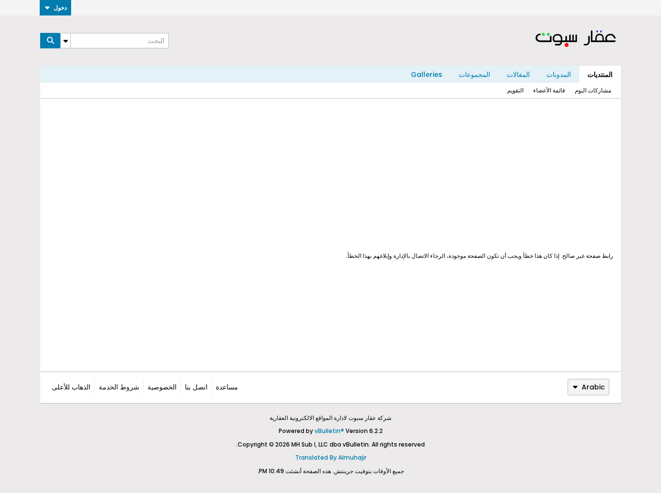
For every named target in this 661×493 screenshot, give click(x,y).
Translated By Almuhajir (330, 457)
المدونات (558, 74)
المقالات (518, 74)
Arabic (593, 387)
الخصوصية (162, 387)
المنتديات (600, 74)
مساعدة (227, 387)
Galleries (426, 74)
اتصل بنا (196, 387)
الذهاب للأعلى (71, 387)
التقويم (515, 90)
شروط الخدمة (119, 387)
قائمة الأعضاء (549, 90)
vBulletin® (329, 431)
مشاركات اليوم (593, 90)
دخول (60, 7)
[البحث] (50, 40)
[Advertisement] (330, 175)
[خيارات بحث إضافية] (65, 40)
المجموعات (474, 74)
